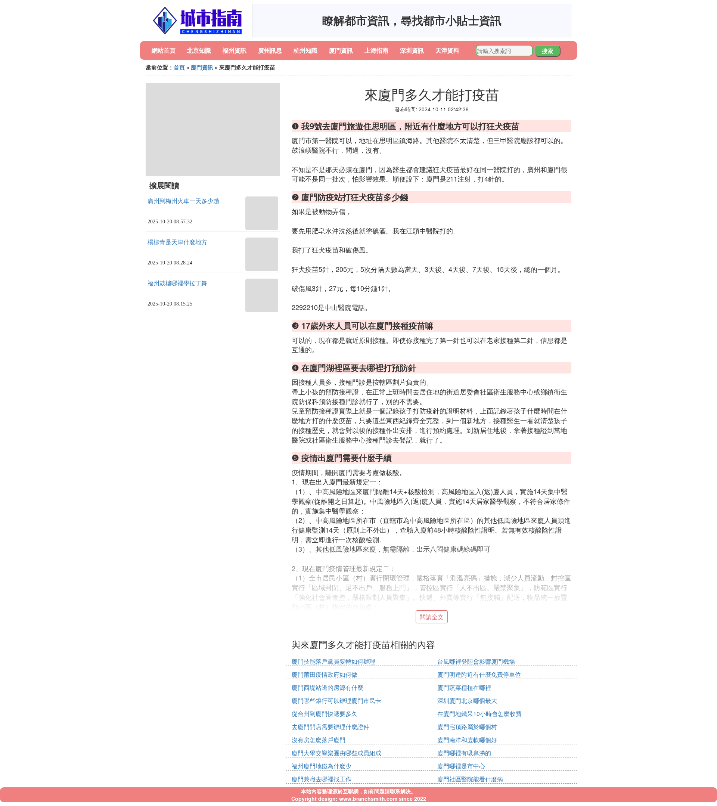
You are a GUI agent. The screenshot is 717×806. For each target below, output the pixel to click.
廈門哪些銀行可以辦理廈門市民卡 (336, 700)
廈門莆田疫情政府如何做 (324, 674)
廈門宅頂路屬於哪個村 (467, 726)
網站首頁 (164, 50)
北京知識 (199, 50)
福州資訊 (234, 50)
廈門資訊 (341, 50)
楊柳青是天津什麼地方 (177, 242)
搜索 (547, 51)
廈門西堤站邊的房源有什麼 (327, 687)
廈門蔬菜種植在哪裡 (464, 687)
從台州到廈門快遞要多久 (324, 713)
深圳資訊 (412, 50)
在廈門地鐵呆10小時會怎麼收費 (479, 713)
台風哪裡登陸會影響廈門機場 (476, 661)
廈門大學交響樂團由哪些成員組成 (336, 752)
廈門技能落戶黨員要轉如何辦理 (333, 661)
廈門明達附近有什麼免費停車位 (479, 674)
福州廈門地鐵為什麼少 (321, 766)
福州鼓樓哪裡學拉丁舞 (177, 283)
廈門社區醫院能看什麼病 (470, 779)
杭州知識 (305, 50)
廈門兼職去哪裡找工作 (321, 779)
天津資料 (447, 50)
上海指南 (376, 50)
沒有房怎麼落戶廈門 (318, 739)
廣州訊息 (270, 50)
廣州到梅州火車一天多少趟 (183, 201)
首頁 (179, 67)
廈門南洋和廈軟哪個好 (467, 739)
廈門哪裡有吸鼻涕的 (464, 752)
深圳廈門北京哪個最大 (467, 700)
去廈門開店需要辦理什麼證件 (330, 726)
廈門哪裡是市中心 (461, 766)
